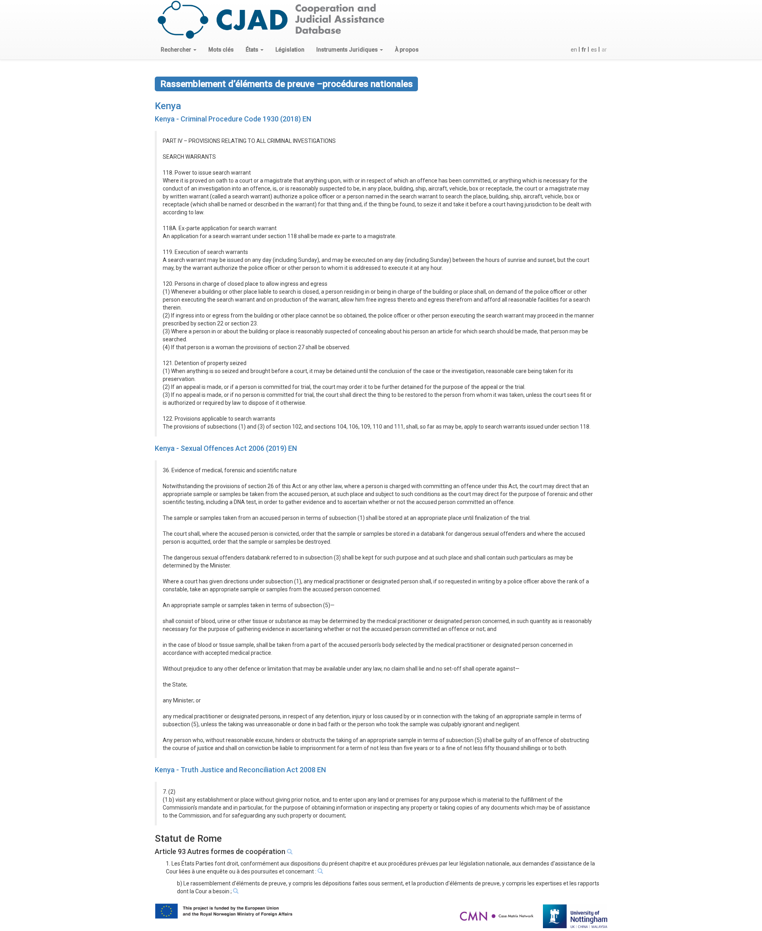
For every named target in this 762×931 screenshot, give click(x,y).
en (574, 49)
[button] (178, 50)
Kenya (168, 106)
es (594, 49)
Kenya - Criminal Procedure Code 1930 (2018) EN (233, 119)
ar (604, 49)
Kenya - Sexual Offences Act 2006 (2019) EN (226, 448)
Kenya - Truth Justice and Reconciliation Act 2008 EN (240, 770)
